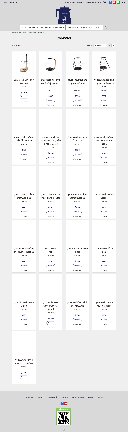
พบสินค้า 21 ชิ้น (16, 46)
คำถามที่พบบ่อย (29, 397)
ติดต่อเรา (100, 397)
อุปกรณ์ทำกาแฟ (58, 27)
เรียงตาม (90, 45)
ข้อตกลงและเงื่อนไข (52, 397)
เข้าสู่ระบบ (4, 2)
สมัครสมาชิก (13, 2)
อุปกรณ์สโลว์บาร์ (86, 27)
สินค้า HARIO (33, 27)
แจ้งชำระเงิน (65, 397)
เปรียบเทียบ (25, 102)
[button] (106, 27)
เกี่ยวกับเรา (91, 397)
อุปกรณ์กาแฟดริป (72, 27)
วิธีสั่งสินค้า (40, 397)
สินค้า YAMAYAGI (46, 27)
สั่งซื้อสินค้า (24, 97)
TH (124, 2)
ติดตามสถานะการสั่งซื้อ (78, 397)
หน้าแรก (24, 27)
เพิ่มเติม (97, 27)
